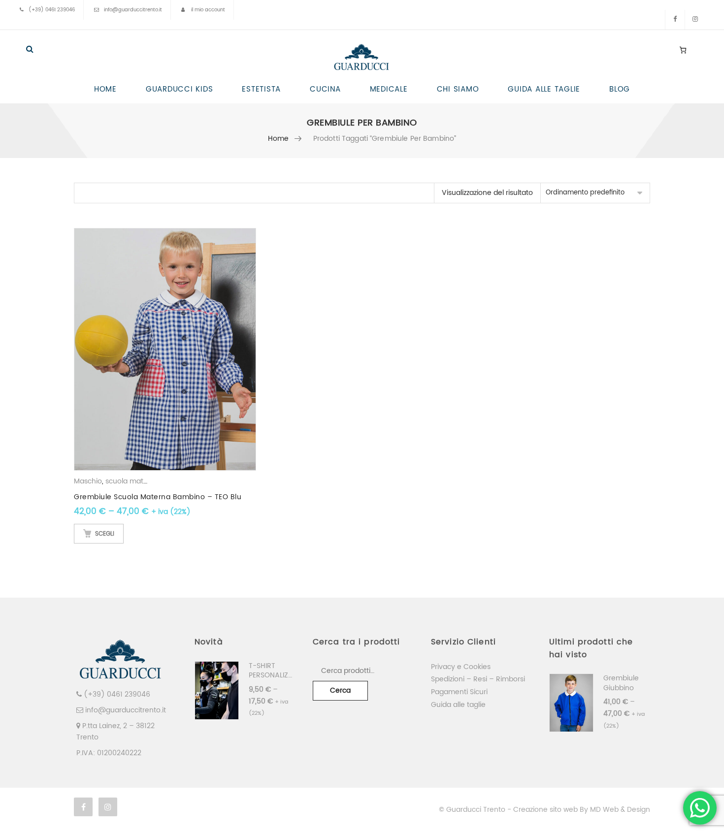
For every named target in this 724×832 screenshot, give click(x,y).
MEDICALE (389, 89)
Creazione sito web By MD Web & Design (581, 809)
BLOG (619, 89)
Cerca (340, 690)
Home (278, 138)
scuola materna (132, 481)
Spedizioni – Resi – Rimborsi (478, 679)
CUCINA (325, 89)
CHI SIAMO (458, 89)
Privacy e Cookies (461, 666)
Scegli (104, 534)
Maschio (88, 481)
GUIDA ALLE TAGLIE (544, 89)
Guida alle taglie (458, 704)
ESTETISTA (261, 89)
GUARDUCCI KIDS (179, 89)
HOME (105, 89)
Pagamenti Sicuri (459, 692)
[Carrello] (683, 50)
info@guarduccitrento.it (133, 10)
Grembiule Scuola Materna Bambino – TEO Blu (157, 497)
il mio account (208, 10)
